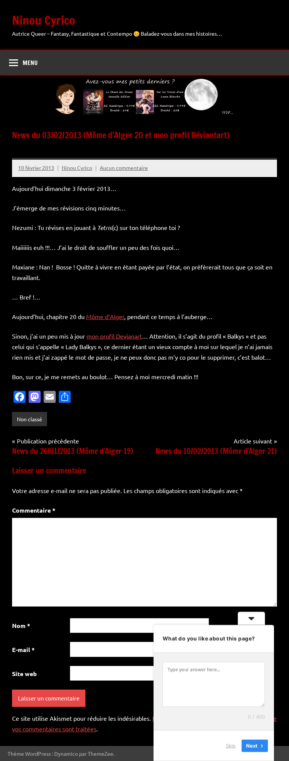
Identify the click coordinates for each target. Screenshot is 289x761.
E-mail (23, 650)
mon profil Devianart (114, 336)
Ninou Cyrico (43, 20)
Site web (24, 674)
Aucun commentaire (124, 167)
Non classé (29, 419)
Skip (231, 746)
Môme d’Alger (105, 316)
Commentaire (33, 510)
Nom (21, 625)
